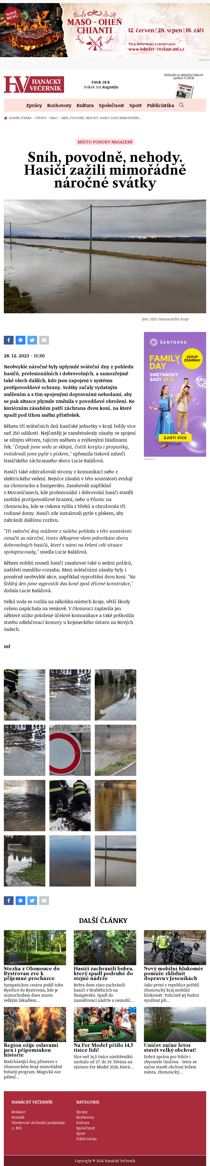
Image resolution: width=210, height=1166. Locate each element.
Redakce (18, 1111)
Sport (135, 105)
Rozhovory (59, 105)
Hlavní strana (21, 118)
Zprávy (34, 105)
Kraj (55, 118)
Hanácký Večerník (34, 84)
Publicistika (160, 105)
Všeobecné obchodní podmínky (38, 1122)
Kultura (85, 105)
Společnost (111, 105)
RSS (19, 1128)
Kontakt (18, 1117)
